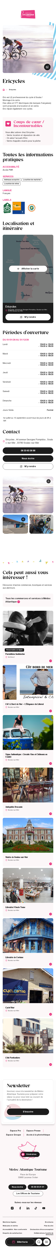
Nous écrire (28, 458)
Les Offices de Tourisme (28, 1193)
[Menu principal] (46, 1242)
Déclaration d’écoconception (41, 1229)
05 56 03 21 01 (37, 1187)
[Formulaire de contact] (35, 35)
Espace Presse (34, 1131)
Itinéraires (31, 1154)
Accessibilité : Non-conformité (15, 1229)
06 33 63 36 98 (28, 450)
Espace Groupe (13, 1135)
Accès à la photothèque (38, 1135)
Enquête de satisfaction (12, 1233)
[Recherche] (39, 1242)
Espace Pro (15, 1131)
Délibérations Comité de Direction (43, 1234)
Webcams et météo (10, 1225)
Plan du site (48, 1225)
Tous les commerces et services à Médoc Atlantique (28, 600)
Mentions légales (9, 1222)
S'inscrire (28, 1112)
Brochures (49, 1222)
